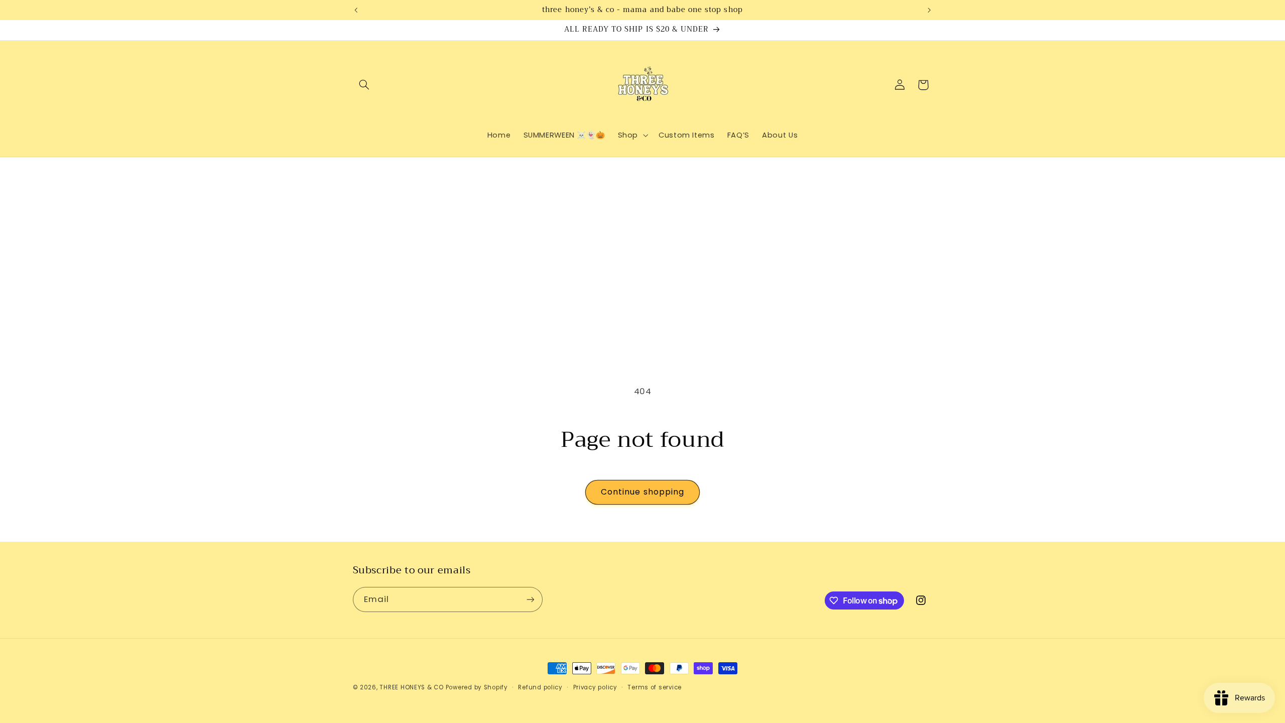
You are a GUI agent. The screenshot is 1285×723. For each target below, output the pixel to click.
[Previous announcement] (356, 10)
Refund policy (540, 687)
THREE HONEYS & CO (411, 687)
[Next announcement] (929, 10)
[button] (364, 84)
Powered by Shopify (477, 687)
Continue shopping (642, 492)
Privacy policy (595, 687)
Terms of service (654, 687)
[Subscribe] (530, 599)
